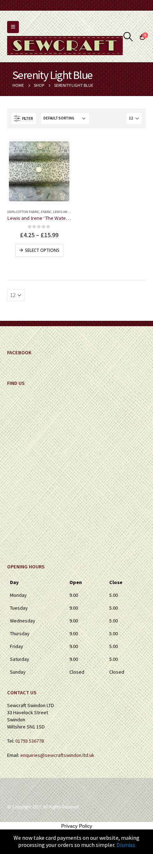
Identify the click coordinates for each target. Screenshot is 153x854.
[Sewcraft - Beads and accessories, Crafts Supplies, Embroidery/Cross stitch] (65, 45)
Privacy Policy (76, 826)
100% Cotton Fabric (23, 211)
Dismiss (125, 844)
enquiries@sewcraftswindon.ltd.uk (57, 755)
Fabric (46, 211)
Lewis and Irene (66, 211)
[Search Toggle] (128, 36)
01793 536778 (29, 741)
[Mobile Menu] (13, 27)
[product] (39, 171)
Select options (42, 250)
